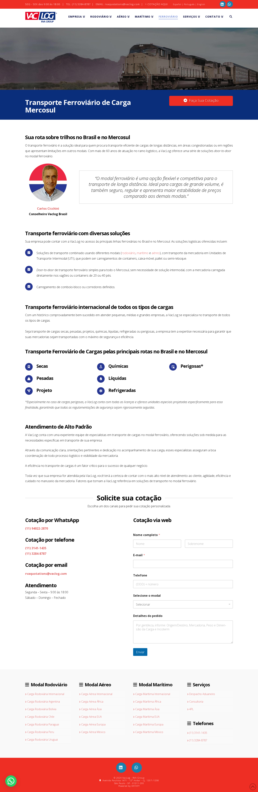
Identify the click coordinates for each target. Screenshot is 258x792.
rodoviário (128, 253)
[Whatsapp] (230, 4)
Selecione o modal (147, 595)
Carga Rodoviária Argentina (43, 701)
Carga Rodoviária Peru (40, 732)
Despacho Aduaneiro (202, 694)
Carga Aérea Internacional (96, 694)
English (201, 4)
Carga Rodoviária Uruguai (42, 739)
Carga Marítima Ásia (147, 709)
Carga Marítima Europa (149, 724)
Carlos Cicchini (48, 208)
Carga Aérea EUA (91, 716)
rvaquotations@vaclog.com (123, 4)
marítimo (142, 253)
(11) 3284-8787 (81, 4)
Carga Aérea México (93, 732)
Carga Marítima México (149, 732)
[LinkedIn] (223, 4)
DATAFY (135, 785)
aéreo (156, 253)
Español (177, 4)
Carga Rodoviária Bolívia (41, 709)
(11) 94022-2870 (36, 528)
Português (189, 4)
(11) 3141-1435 (35, 548)
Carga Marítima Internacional (152, 694)
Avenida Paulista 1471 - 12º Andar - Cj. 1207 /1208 (130, 780)
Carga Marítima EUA (147, 716)
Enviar (140, 652)
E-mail (139, 555)
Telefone (140, 575)
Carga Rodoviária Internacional (45, 694)
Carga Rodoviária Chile (40, 716)
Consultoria (196, 701)
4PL (191, 709)
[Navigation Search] (229, 18)
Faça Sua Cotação (204, 100)
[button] (11, 781)
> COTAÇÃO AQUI (156, 4)
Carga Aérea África (92, 701)
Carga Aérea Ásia (91, 709)
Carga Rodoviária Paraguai (43, 724)
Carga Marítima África (148, 701)
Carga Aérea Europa (93, 724)
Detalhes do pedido (147, 616)
